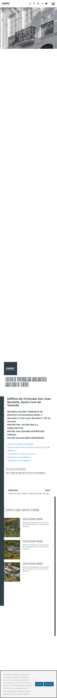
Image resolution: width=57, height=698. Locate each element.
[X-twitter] (42, 3)
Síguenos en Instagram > (20, 460)
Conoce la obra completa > (20, 444)
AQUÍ (26, 694)
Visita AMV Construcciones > (22, 454)
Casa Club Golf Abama (33, 519)
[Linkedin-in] (38, 3)
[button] (53, 3)
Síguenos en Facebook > (19, 457)
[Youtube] (46, 3)
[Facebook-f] (34, 3)
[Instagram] (30, 3)
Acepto (39, 684)
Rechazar (48, 684)
